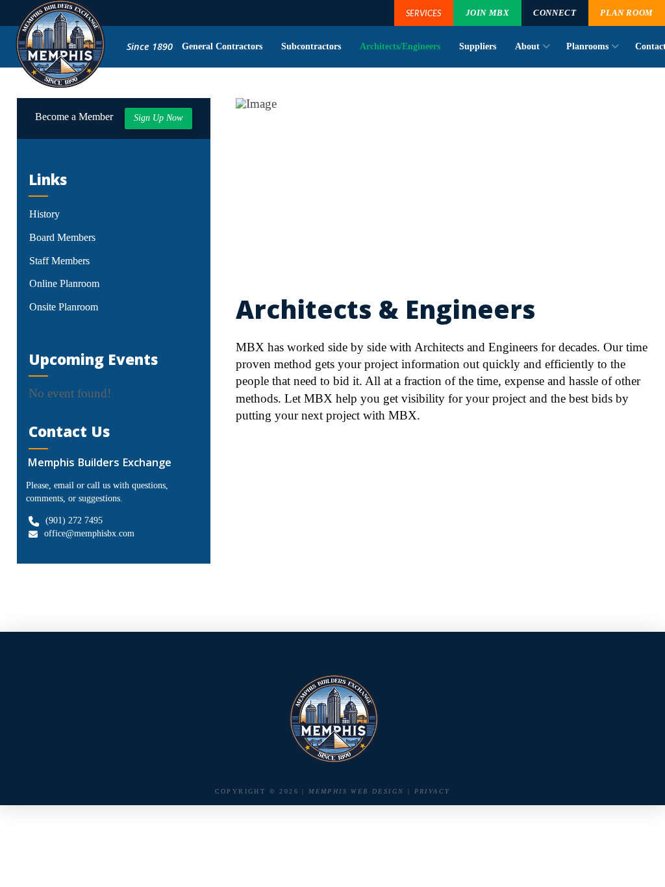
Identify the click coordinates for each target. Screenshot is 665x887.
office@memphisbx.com (89, 533)
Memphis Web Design (356, 791)
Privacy (432, 791)
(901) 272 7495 (74, 520)
